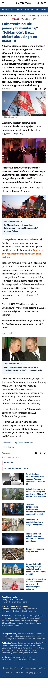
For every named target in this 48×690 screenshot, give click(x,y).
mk (8, 89)
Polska (17, 16)
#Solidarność (8, 447)
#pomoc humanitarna (24, 442)
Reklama (19, 672)
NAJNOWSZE (7, 10)
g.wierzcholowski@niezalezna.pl (15, 602)
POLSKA (18, 10)
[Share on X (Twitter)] (40, 89)
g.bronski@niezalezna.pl (27, 609)
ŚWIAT (26, 10)
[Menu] (3, 3)
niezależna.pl (6, 16)
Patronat (9, 672)
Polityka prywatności (34, 672)
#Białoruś (7, 442)
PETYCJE (35, 10)
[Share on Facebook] (36, 89)
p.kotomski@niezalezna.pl (25, 611)
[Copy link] (45, 89)
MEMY (43, 10)
